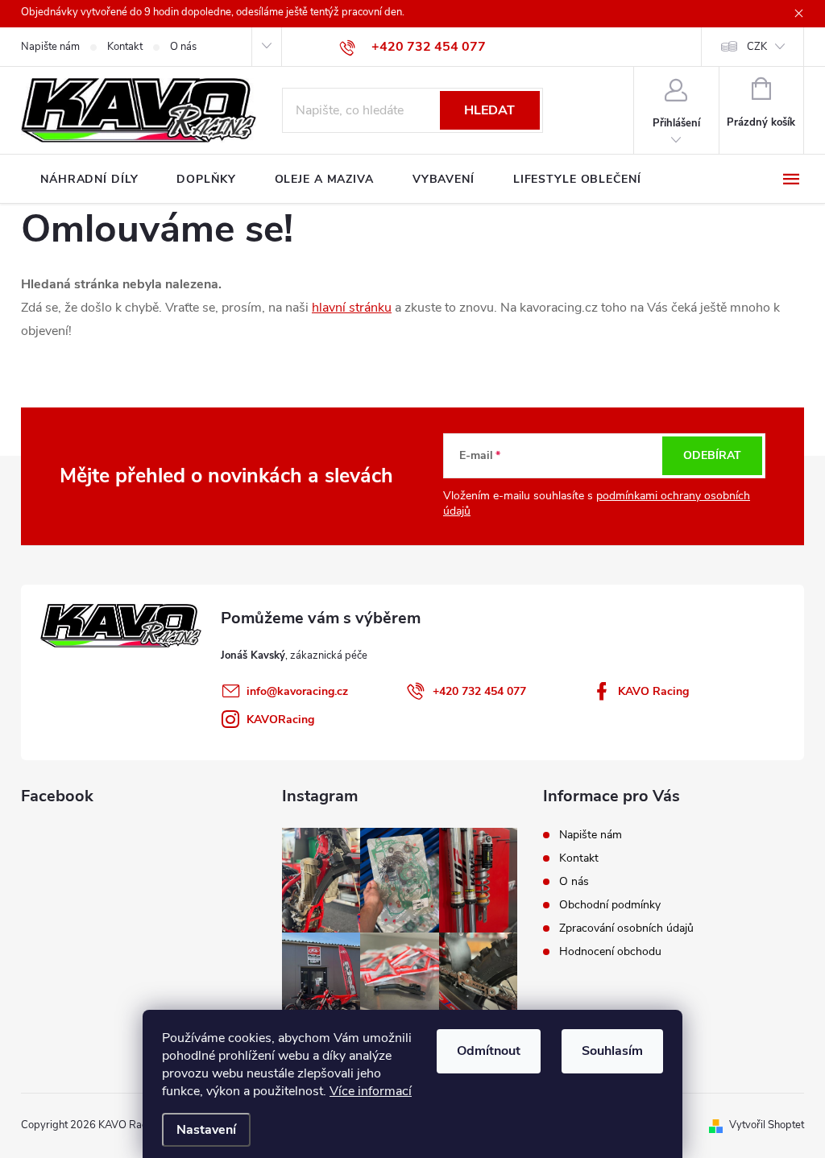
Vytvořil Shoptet (766, 1125)
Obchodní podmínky (610, 904)
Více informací (371, 1091)
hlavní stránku (352, 307)
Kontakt (125, 46)
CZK (757, 46)
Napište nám (50, 46)
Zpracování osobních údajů (626, 928)
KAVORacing (280, 719)
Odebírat (712, 455)
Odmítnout (488, 1051)
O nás (183, 46)
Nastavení (206, 1130)
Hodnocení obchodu (610, 951)
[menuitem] (89, 180)
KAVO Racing (653, 691)
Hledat (489, 110)
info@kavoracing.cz (297, 691)
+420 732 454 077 (479, 691)
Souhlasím (612, 1051)
